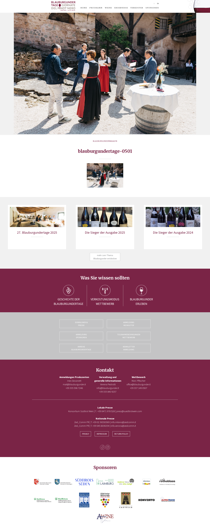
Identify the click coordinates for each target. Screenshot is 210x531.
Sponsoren (152, 8)
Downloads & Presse (81, 323)
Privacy (85, 434)
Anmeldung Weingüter (128, 323)
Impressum (102, 434)
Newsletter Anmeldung (129, 348)
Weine (108, 8)
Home (83, 8)
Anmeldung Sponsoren (81, 336)
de (158, 3)
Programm (95, 8)
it (154, 3)
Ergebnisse (121, 8)
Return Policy (121, 434)
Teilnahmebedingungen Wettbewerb (128, 336)
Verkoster (136, 8)
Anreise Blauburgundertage (81, 348)
